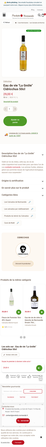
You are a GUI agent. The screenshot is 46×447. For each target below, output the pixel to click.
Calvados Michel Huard (10, 323)
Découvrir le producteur (23, 263)
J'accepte (18, 442)
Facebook (10, 397)
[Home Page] (15, 23)
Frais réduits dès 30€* (11, 10)
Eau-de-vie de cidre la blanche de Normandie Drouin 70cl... (34, 320)
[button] (7, 22)
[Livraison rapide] (19, 376)
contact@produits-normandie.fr (17, 415)
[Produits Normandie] (23, 15)
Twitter (22, 397)
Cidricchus (7, 81)
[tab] (23, 155)
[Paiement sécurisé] (8, 376)
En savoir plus (5, 442)
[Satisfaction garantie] (30, 376)
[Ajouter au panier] (18, 312)
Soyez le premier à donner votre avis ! (16, 361)
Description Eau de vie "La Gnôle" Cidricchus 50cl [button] (18, 154)
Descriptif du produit (11, 102)
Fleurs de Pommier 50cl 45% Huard (11, 319)
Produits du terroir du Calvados (16, 216)
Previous (21, 337)
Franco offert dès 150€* (11, 9)
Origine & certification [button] (12, 180)
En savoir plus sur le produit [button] (15, 187)
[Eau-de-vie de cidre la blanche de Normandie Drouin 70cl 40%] (34, 297)
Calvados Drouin (30, 325)
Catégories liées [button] (10, 195)
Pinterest (34, 397)
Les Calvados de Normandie (15, 202)
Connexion (40, 10)
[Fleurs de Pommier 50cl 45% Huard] (11, 297)
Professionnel (33, 10)
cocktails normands (12, 167)
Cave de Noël (9, 223)
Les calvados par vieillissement (16, 209)
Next (24, 337)
